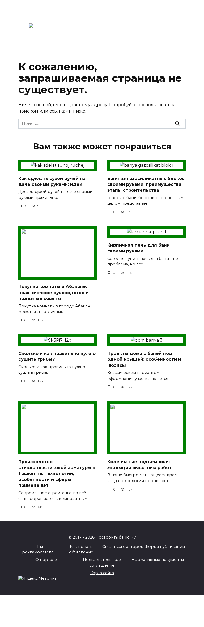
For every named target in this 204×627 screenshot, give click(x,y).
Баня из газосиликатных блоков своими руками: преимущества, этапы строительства (146, 184)
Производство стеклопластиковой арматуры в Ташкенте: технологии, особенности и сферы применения (56, 473)
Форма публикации (165, 546)
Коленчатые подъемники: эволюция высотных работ (139, 464)
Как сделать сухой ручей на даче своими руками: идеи (52, 181)
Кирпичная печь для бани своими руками (138, 247)
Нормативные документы (157, 559)
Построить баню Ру (127, 24)
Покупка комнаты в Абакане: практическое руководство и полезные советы (53, 292)
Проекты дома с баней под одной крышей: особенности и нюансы (144, 359)
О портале (46, 559)
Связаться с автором (123, 546)
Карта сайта (102, 572)
